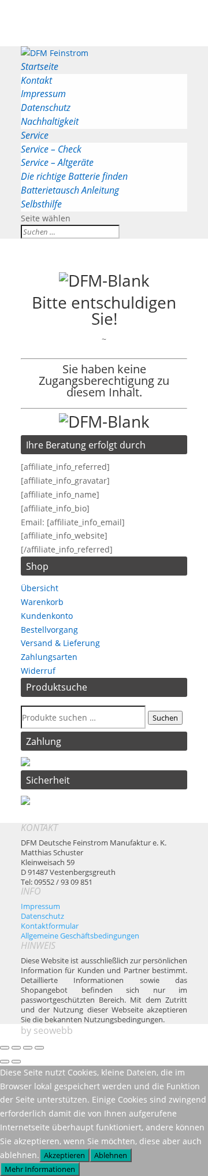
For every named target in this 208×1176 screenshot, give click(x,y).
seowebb (53, 1030)
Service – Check (51, 149)
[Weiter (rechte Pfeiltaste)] (16, 1061)
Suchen (165, 718)
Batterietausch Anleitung (70, 190)
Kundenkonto (47, 615)
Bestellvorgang (49, 629)
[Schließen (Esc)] (39, 1047)
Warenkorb (42, 601)
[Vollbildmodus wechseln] (16, 1047)
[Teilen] (27, 1047)
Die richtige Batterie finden (74, 176)
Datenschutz (45, 107)
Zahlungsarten (49, 656)
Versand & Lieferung (60, 642)
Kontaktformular (50, 926)
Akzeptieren (64, 1155)
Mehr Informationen (40, 1169)
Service (35, 135)
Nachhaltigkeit (50, 121)
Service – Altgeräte (57, 162)
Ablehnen (110, 1155)
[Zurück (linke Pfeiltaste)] (4, 1061)
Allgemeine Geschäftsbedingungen (80, 935)
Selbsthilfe (41, 204)
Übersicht (39, 588)
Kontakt (36, 80)
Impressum (43, 93)
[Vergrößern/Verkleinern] (4, 1047)
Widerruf (38, 670)
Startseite (39, 66)
